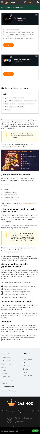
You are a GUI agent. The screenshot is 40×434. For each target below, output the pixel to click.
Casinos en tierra (28, 375)
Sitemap (25, 372)
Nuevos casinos (6, 357)
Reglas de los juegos (7, 380)
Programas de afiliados (8, 391)
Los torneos (5, 373)
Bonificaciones (5, 377)
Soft (24, 363)
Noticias (25, 369)
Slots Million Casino (22, 59)
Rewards (4, 383)
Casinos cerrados (6, 364)
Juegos (3, 370)
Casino (3, 367)
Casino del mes (27, 359)
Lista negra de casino (8, 361)
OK (35, 430)
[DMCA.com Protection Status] (19, 422)
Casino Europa (20, 18)
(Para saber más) (13, 431)
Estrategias (26, 366)
